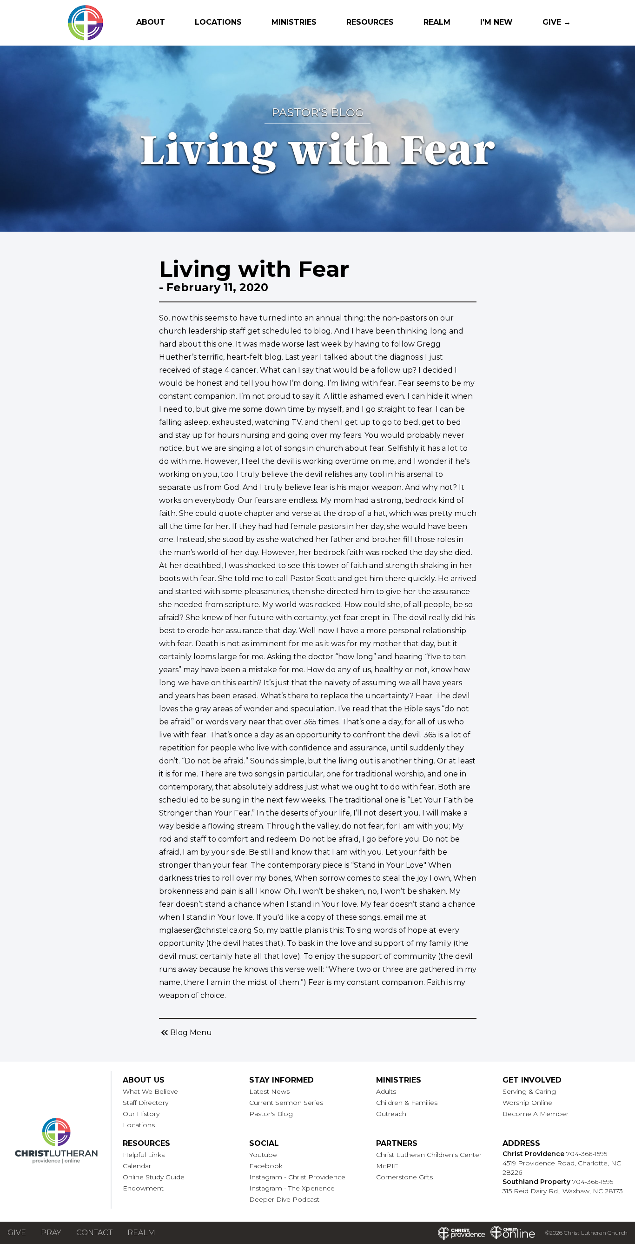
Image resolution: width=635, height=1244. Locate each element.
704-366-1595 (586, 1154)
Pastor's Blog (271, 1114)
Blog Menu (185, 1032)
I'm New (496, 22)
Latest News (269, 1091)
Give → (556, 22)
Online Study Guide (154, 1177)
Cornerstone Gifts (404, 1177)
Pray (51, 1232)
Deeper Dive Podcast (284, 1199)
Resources (370, 22)
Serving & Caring (529, 1091)
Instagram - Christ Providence (297, 1177)
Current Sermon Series (286, 1102)
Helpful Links (144, 1154)
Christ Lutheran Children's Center (429, 1154)
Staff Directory (145, 1102)
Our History (141, 1114)
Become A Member (536, 1114)
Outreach (391, 1114)
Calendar (137, 1166)
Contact (94, 1232)
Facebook (266, 1166)
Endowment (143, 1188)
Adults (386, 1091)
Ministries (294, 22)
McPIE (387, 1166)
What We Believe (150, 1091)
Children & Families (406, 1102)
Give (16, 1232)
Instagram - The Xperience (292, 1188)
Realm (436, 22)
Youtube (263, 1154)
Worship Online (527, 1102)
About (150, 22)
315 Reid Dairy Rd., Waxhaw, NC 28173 (563, 1191)
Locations (218, 22)
